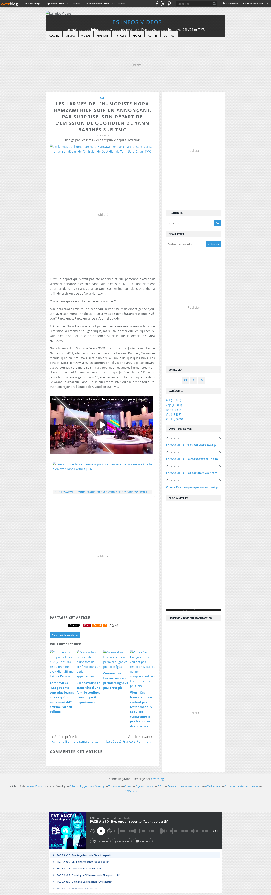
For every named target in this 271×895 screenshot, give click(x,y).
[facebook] (157, 3)
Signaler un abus (145, 786)
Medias (70, 35)
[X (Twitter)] (163, 3)
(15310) (174, 405)
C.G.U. (161, 786)
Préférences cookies (135, 791)
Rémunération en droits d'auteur (184, 786)
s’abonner (102, 841)
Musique (102, 35)
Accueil (54, 35)
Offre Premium (212, 786)
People (137, 35)
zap (102, 98)
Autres (152, 35)
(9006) (175, 419)
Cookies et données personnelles (241, 786)
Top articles (114, 786)
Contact (170, 35)
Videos (85, 35)
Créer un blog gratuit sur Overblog (87, 786)
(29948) (173, 400)
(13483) (173, 415)
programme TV (189, 610)
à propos (145, 841)
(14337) (174, 410)
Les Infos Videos (135, 22)
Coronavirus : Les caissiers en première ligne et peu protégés (210, 473)
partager (124, 841)
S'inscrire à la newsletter (65, 635)
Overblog (157, 779)
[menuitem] (54, 35)
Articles (120, 35)
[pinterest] (169, 3)
